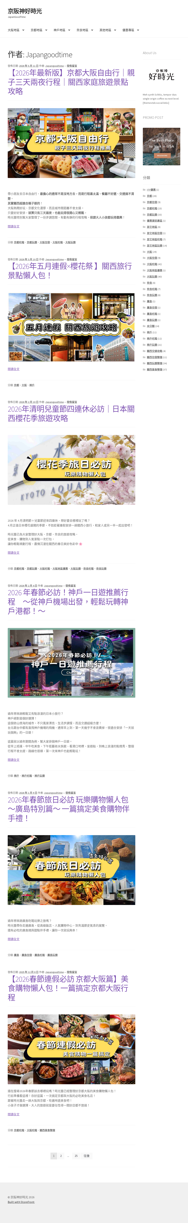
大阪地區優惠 (60, 568)
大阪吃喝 (58, 242)
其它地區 (152, 227)
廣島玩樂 (52, 955)
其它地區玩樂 (154, 245)
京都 (16, 385)
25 (76, 1156)
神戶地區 (59, 30)
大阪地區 (13, 30)
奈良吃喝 (88, 568)
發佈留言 (72, 65)
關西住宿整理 (154, 357)
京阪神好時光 (25, 11)
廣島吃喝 (40, 955)
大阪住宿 (45, 242)
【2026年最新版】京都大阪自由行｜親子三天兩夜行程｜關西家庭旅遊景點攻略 (71, 82)
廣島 (16, 955)
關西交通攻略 (154, 351)
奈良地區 (82, 30)
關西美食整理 (47, 1130)
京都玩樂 (32, 242)
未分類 (151, 326)
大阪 (24, 385)
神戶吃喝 (27, 775)
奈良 (149, 282)
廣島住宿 (27, 955)
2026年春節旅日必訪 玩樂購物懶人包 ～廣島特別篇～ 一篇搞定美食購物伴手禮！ (68, 809)
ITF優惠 (151, 189)
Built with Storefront (21, 1202)
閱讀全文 (13, 226)
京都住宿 (152, 202)
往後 (87, 1156)
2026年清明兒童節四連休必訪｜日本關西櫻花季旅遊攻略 (71, 413)
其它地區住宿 (154, 233)
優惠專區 (128, 30)
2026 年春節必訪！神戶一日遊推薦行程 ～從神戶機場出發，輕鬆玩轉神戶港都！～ (68, 602)
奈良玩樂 (101, 568)
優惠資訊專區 (154, 220)
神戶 (32, 385)
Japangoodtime (54, 65)
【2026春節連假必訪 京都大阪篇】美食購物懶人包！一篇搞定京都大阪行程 (68, 988)
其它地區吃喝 (154, 239)
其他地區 (105, 30)
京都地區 (36, 30)
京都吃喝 (19, 242)
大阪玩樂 (70, 242)
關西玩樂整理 (154, 363)
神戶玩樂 (40, 775)
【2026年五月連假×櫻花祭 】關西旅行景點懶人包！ (70, 270)
